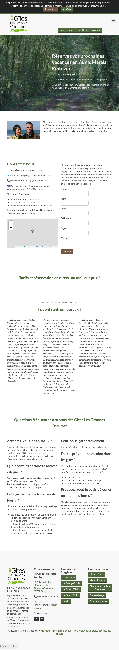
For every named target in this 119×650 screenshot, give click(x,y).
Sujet (63, 228)
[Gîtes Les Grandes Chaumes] (18, 23)
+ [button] (11, 223)
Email (63, 208)
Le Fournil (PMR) (71, 589)
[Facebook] (36, 618)
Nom (63, 198)
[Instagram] (42, 618)
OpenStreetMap (29, 247)
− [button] (11, 227)
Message (65, 238)
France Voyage (97, 595)
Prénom (65, 189)
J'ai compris (50, 9)
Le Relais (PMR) (70, 595)
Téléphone (66, 218)
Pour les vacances (98, 601)
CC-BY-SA (39, 247)
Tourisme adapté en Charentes (100, 588)
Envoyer (67, 251)
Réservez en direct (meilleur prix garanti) (80, 30)
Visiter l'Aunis (97, 574)
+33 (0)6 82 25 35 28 (36, 180)
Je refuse (66, 9)
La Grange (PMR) (71, 583)
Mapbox (54, 247)
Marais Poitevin (98, 580)
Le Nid (66, 601)
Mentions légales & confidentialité (58, 630)
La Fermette (69, 577)
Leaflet (18, 247)
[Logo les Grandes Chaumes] (16, 575)
